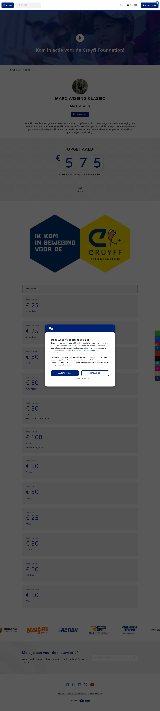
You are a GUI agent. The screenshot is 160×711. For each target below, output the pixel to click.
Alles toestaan (65, 373)
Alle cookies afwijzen (80, 379)
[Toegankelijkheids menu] (157, 2)
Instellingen (95, 373)
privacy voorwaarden (82, 351)
